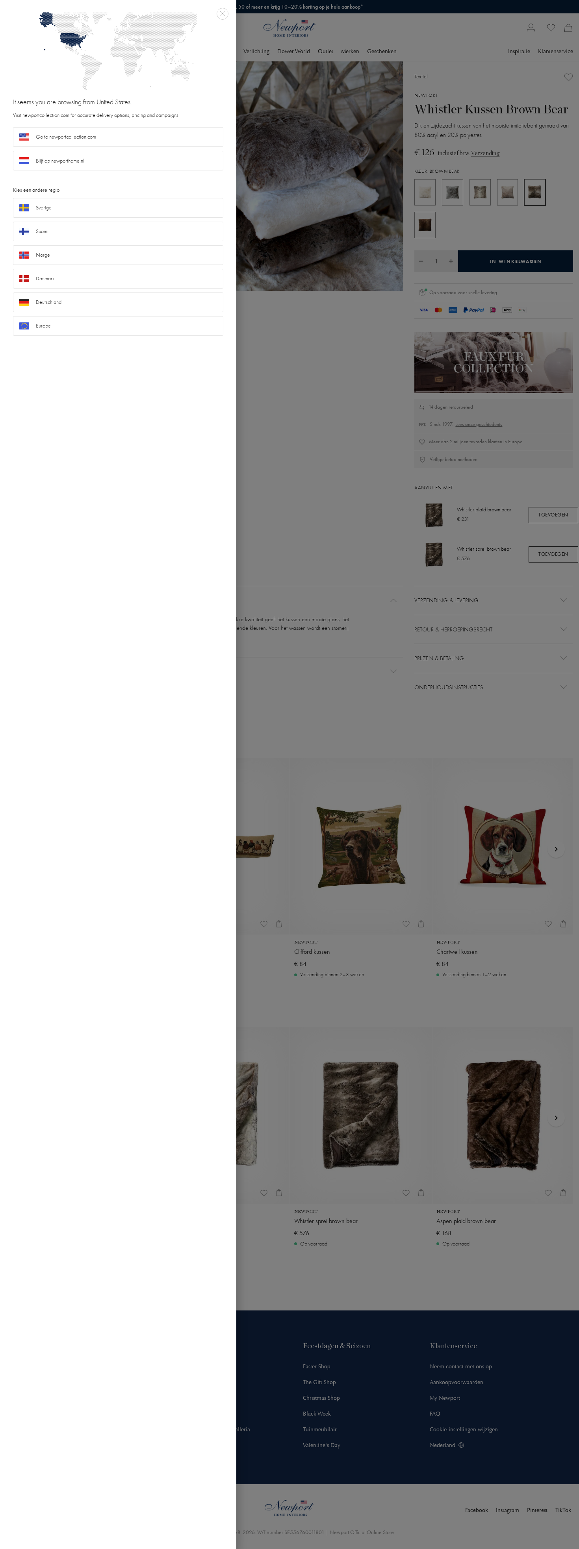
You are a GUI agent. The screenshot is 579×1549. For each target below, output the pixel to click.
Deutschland (48, 302)
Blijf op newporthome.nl (60, 160)
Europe (43, 325)
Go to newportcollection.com (66, 136)
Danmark (45, 278)
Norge (43, 255)
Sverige (44, 207)
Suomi (42, 231)
